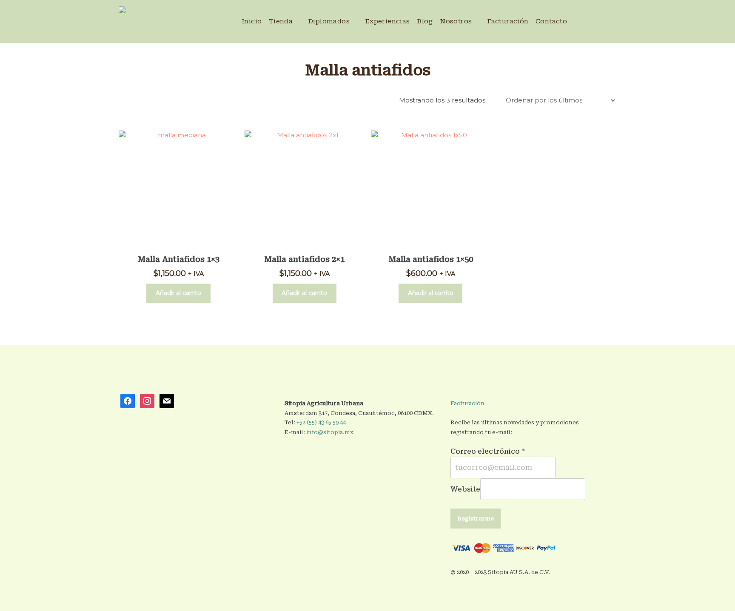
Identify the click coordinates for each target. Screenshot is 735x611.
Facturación (507, 21)
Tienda (281, 21)
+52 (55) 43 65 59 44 (321, 422)
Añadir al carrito (178, 293)
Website (465, 489)
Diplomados (329, 21)
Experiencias (387, 21)
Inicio (252, 21)
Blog (425, 21)
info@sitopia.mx (329, 432)
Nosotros (456, 21)
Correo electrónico (487, 451)
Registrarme (475, 518)
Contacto (551, 21)
